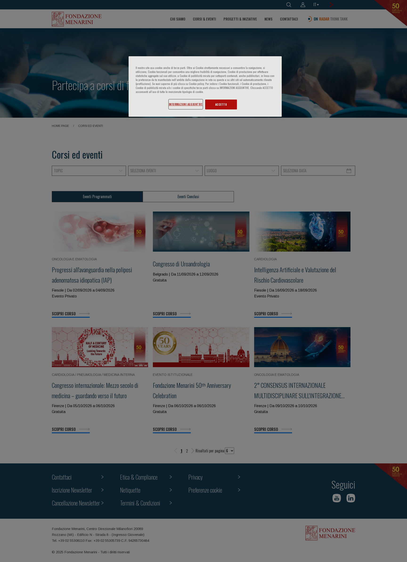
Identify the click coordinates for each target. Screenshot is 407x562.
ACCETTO (221, 104)
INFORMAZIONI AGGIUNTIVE (186, 104)
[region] (205, 86)
